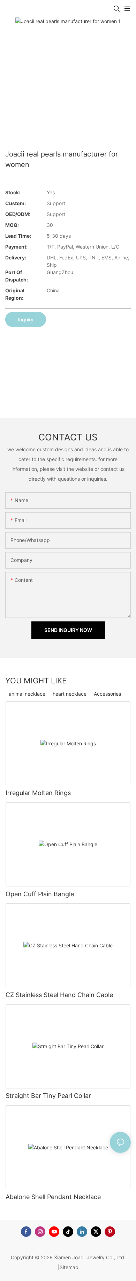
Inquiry (25, 319)
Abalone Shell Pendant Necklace (53, 1196)
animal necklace (27, 694)
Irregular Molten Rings (38, 792)
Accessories (107, 694)
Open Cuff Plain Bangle (40, 894)
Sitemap (69, 1267)
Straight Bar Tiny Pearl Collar (48, 1095)
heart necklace (69, 694)
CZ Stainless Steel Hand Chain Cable (59, 994)
